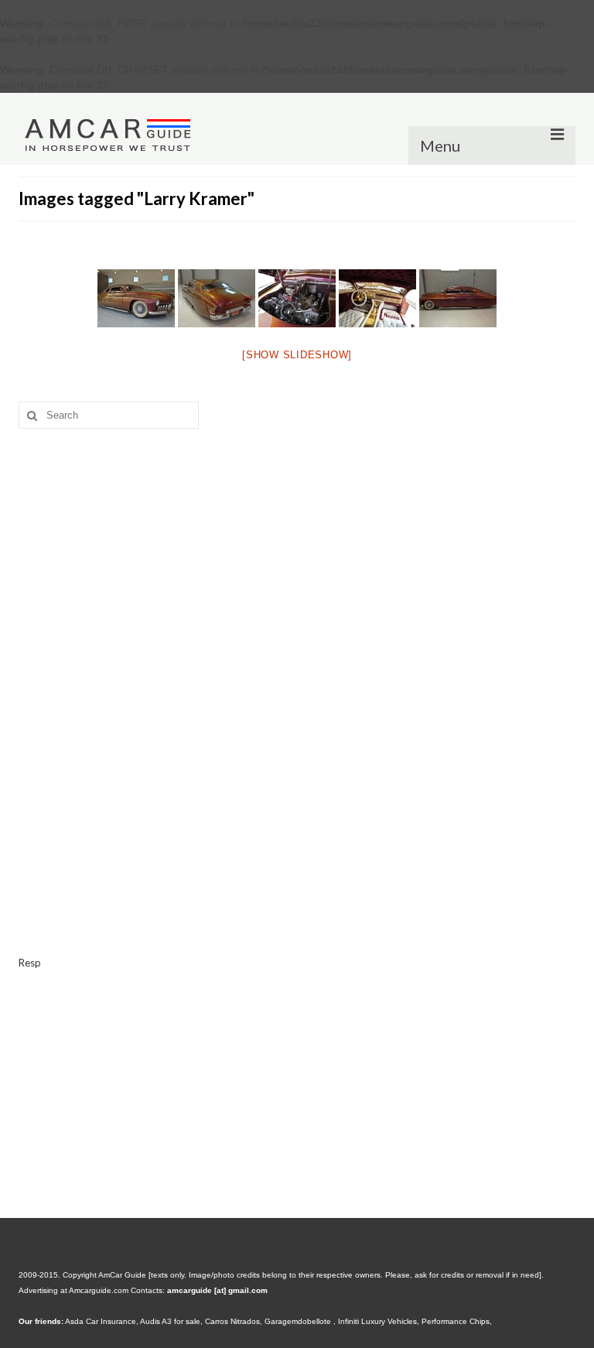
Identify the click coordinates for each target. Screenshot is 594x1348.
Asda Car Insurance (100, 1321)
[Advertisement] (297, 560)
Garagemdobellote (299, 1321)
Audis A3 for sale (170, 1321)
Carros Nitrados (232, 1321)
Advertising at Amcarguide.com (73, 1290)
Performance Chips (456, 1321)
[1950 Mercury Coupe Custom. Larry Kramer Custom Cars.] (136, 298)
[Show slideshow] (297, 355)
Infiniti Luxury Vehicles (377, 1321)
